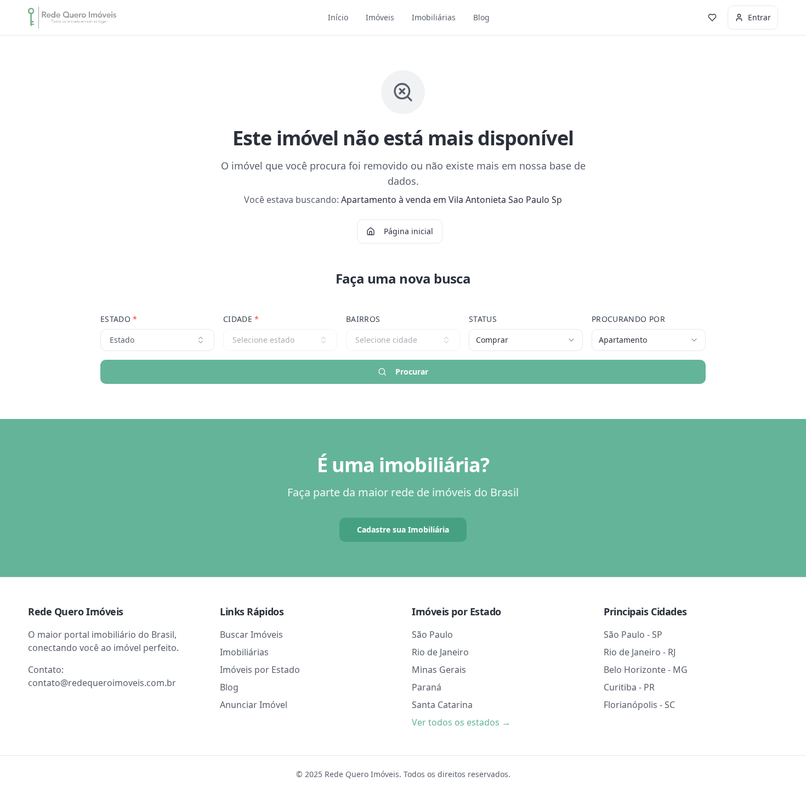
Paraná (426, 687)
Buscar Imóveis (251, 634)
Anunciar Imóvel (253, 705)
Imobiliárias (434, 17)
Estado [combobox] (122, 340)
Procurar (411, 371)
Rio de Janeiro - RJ (640, 652)
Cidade (241, 319)
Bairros (363, 319)
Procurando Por (628, 319)
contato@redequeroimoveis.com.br (102, 683)
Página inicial (408, 231)
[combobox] (526, 340)
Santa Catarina (442, 705)
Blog (481, 17)
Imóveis (380, 17)
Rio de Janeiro (440, 652)
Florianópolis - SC (639, 705)
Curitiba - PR (629, 687)
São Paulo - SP (633, 634)
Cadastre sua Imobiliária (403, 529)
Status (483, 319)
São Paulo (432, 634)
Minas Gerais (439, 670)
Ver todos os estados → (461, 722)
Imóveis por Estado (260, 670)
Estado (119, 319)
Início (338, 17)
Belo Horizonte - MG (646, 670)
